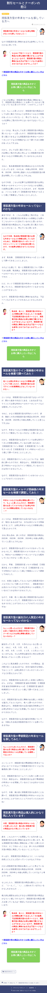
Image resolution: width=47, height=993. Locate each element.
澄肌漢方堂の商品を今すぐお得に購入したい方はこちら (23, 87)
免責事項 (31, 987)
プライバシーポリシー (19, 987)
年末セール (5, 13)
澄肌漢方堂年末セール (9, 971)
